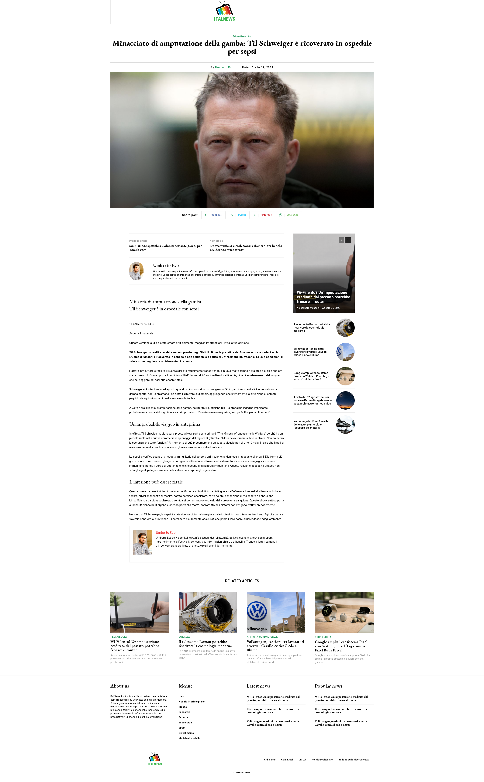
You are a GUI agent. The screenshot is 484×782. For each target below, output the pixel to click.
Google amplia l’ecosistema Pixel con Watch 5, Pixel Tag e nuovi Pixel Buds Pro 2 (311, 376)
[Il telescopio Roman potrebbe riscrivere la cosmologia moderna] (345, 328)
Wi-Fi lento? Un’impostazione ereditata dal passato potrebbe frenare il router (323, 297)
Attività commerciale (262, 637)
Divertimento (242, 36)
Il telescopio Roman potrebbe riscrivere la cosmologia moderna (311, 327)
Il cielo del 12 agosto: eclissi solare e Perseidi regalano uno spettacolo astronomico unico (312, 400)
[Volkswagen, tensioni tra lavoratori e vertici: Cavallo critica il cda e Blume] (345, 352)
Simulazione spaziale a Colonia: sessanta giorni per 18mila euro (165, 248)
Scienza (184, 637)
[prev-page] (341, 240)
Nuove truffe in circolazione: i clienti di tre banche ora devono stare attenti (246, 248)
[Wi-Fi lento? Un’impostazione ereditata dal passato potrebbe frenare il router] (324, 273)
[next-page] (348, 240)
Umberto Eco (224, 67)
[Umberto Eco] (138, 271)
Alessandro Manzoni (308, 307)
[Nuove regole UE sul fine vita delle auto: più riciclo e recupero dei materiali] (345, 424)
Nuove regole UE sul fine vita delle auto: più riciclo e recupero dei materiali (310, 424)
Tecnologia (118, 637)
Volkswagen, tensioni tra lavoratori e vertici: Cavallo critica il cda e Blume (310, 352)
